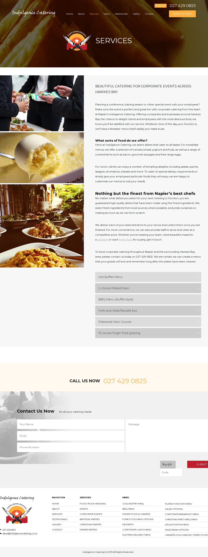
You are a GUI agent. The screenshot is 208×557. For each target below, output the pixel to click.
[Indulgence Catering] (33, 16)
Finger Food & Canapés (136, 514)
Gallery (136, 14)
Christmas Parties (91, 524)
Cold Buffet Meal (133, 503)
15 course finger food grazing (119, 333)
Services (94, 14)
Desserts (128, 524)
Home (69, 14)
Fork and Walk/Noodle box (117, 310)
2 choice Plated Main (113, 288)
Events (84, 508)
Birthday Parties (90, 519)
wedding (102, 239)
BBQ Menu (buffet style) (115, 299)
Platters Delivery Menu (136, 534)
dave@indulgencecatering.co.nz (19, 533)
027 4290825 (9, 529)
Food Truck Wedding (93, 503)
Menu (107, 14)
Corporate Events (91, 514)
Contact (149, 14)
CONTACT (57, 529)
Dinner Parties (88, 529)
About (81, 14)
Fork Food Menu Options (138, 519)
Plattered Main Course (114, 322)
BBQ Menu (128, 508)
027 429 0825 (183, 5)
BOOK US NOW (182, 13)
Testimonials (121, 14)
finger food (125, 239)
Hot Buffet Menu (110, 277)
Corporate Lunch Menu (136, 529)
